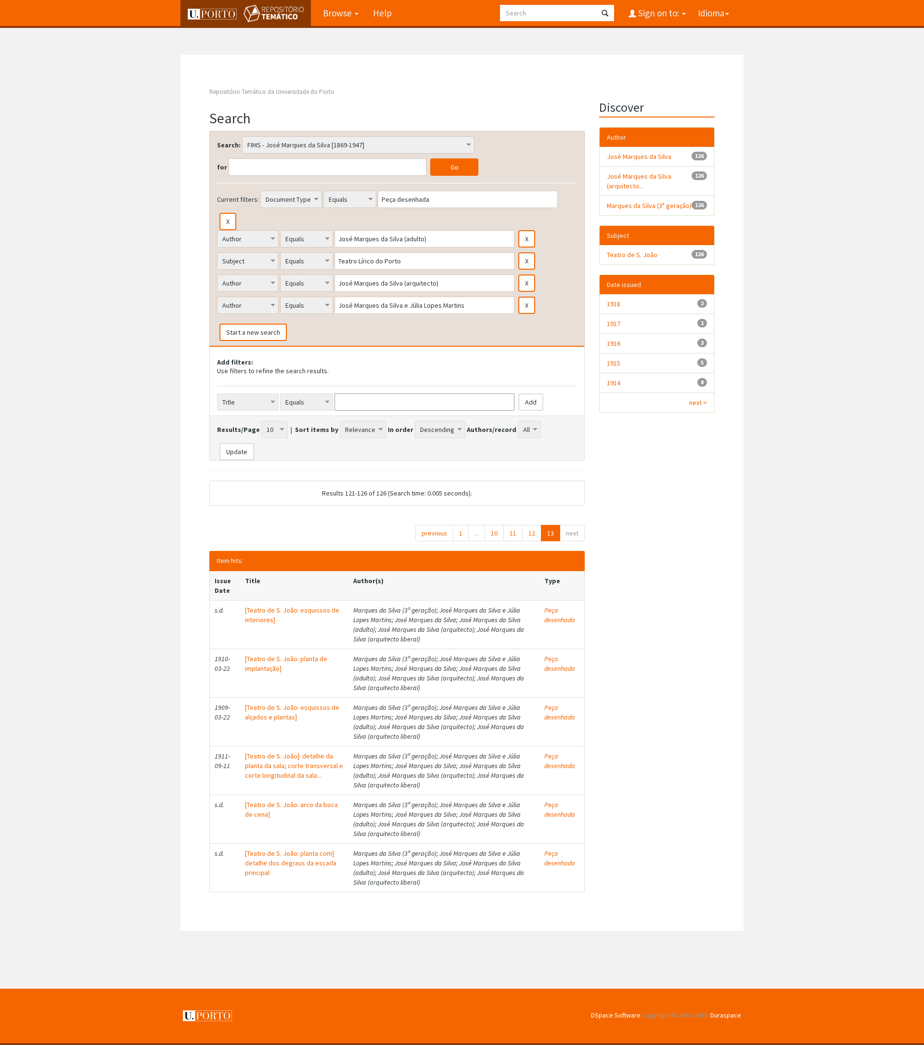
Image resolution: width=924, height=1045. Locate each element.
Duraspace (725, 1015)
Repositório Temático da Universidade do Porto (271, 92)
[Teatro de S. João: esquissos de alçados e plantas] (292, 712)
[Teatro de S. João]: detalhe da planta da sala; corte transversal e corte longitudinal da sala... (294, 766)
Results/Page (238, 429)
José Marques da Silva (639, 156)
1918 (613, 304)
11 (513, 533)
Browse (338, 13)
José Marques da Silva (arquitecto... (639, 181)
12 (531, 533)
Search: (229, 145)
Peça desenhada (559, 615)
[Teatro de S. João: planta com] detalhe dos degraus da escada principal (290, 863)
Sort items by (316, 429)
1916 (613, 343)
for (222, 167)
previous (434, 533)
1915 (613, 363)
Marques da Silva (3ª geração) (649, 205)
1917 (613, 323)
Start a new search (253, 332)
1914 (613, 383)
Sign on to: (658, 13)
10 (494, 533)
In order (400, 429)
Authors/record (491, 429)
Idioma (711, 13)
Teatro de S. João (632, 254)
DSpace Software (616, 1015)
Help (382, 13)
